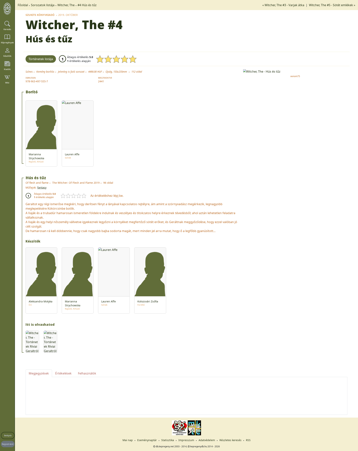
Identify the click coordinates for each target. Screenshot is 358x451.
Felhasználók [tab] (87, 373)
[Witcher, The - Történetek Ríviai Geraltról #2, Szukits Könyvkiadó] (32, 341)
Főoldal (23, 5)
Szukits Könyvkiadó (40, 15)
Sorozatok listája (42, 5)
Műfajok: (31, 187)
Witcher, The (66, 5)
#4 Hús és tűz (87, 5)
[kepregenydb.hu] (7, 9)
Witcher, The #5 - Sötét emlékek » (332, 5)
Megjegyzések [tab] (39, 373)
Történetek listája (41, 59)
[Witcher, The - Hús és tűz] (295, 71)
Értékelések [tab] (63, 373)
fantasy (41, 187)
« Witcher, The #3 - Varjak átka (283, 5)
